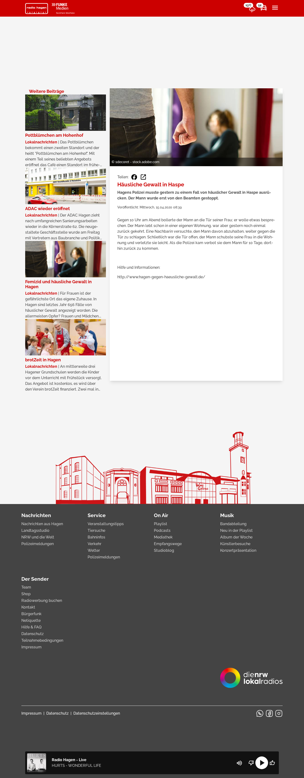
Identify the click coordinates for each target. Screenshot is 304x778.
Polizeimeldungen (37, 544)
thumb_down (251, 763)
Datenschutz (32, 634)
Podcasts (162, 530)
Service (97, 515)
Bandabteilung (233, 524)
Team (26, 587)
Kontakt (28, 607)
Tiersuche (96, 530)
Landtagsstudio (35, 530)
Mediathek (163, 537)
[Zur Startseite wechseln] (36, 8)
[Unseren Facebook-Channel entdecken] (269, 713)
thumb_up (272, 763)
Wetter (94, 550)
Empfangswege (168, 544)
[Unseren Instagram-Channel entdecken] (279, 713)
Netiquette (31, 620)
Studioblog (164, 550)
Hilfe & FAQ (31, 627)
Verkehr (94, 544)
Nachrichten (36, 515)
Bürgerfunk (31, 614)
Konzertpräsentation (238, 550)
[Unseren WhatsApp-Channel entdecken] (260, 713)
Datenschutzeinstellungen (96, 713)
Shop (26, 594)
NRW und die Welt (37, 537)
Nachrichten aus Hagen (42, 524)
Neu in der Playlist (236, 530)
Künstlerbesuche (235, 544)
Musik (227, 515)
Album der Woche (236, 537)
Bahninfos (96, 537)
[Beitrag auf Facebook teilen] (134, 177)
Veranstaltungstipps (106, 524)
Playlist (160, 524)
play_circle (261, 762)
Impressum (31, 647)
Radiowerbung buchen (41, 600)
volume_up (239, 763)
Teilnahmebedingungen (42, 640)
